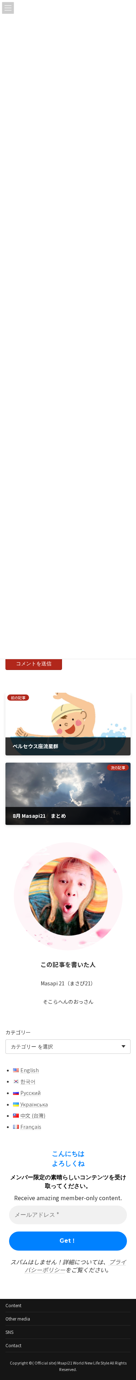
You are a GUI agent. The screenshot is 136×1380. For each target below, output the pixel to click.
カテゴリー (18, 1032)
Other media (17, 1318)
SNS (9, 1332)
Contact (13, 1345)
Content (13, 1305)
